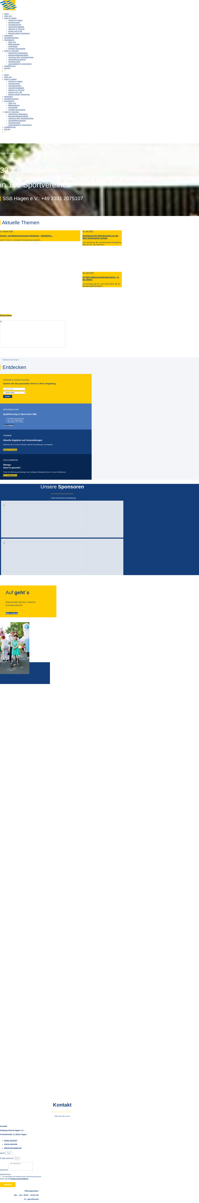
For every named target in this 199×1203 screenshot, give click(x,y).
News (6, 14)
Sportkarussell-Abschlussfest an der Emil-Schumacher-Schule (100, 237)
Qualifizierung (10, 66)
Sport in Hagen (10, 18)
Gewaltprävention (11, 38)
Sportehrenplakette (16, 27)
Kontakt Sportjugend (16, 49)
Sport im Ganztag (11, 51)
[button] (5, 71)
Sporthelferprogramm (17, 59)
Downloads (13, 46)
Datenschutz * (6, 1174)
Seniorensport (14, 22)
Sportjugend (9, 40)
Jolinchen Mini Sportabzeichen (21, 57)
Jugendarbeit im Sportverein (20, 64)
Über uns (8, 16)
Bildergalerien (14, 44)
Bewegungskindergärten (18, 55)
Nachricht (4, 1170)
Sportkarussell (14, 62)
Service (7, 68)
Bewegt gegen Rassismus (19, 33)
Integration (8, 36)
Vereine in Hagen (15, 20)
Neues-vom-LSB (15, 31)
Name (2, 1153)
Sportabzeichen (14, 25)
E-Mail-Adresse (6, 1158)
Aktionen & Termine (16, 29)
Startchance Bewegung (18, 53)
